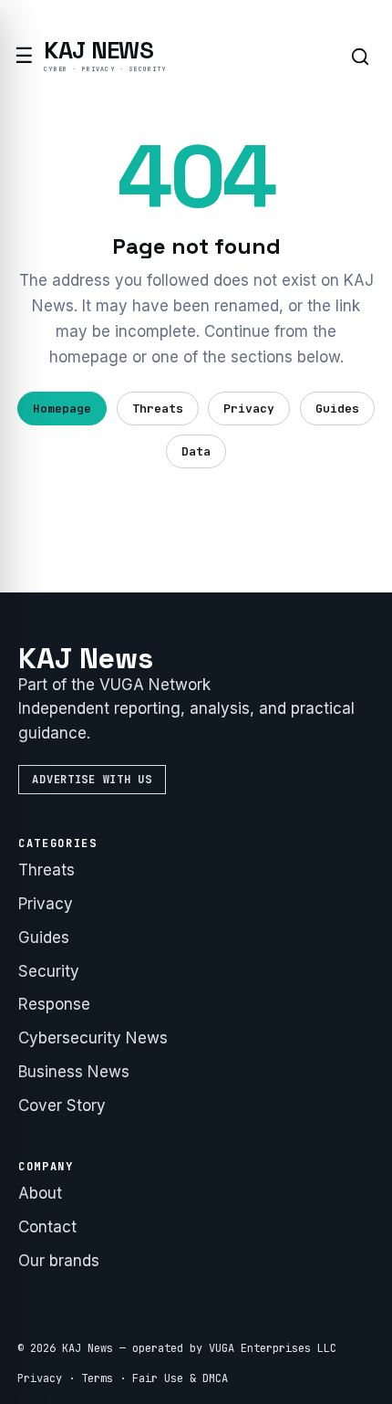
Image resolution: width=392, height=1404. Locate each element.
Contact (47, 1227)
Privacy (248, 408)
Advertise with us (91, 779)
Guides (337, 408)
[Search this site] (360, 56)
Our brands (58, 1261)
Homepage (62, 408)
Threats (157, 408)
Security (48, 971)
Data (196, 451)
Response (54, 1004)
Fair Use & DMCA (180, 1378)
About (40, 1193)
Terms (97, 1378)
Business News (73, 1072)
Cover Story (62, 1105)
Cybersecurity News (93, 1038)
